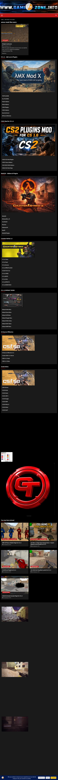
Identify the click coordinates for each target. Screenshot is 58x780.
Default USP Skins (6, 315)
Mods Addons (5, 104)
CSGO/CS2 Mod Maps (7, 168)
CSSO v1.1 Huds (6, 358)
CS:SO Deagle (5, 398)
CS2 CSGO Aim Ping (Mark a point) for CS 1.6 (41, 570)
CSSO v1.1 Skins (6, 361)
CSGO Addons (5, 110)
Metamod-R (5, 227)
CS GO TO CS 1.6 (6, 270)
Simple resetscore (7, 44)
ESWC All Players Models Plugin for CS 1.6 (11, 543)
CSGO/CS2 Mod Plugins (8, 159)
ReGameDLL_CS (6, 219)
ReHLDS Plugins (6, 233)
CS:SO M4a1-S (5, 404)
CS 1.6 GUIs (5, 279)
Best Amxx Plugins (6, 539)
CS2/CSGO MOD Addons (8, 165)
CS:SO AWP (5, 401)
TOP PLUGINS (5, 40)
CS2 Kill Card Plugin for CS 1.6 (9, 570)
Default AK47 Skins (6, 323)
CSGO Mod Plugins (43, 539)
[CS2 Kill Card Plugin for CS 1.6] (15, 559)
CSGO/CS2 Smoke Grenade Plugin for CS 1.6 (12, 596)
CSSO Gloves (5, 387)
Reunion (4, 224)
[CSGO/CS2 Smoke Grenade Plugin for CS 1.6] (15, 585)
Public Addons (5, 101)
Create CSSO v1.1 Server (8, 355)
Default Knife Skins (6, 309)
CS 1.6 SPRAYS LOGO (7, 267)
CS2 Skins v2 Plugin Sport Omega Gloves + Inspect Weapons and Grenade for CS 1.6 (42, 543)
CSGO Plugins (5, 107)
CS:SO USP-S (5, 396)
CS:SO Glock (5, 393)
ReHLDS (4, 216)
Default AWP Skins (6, 326)
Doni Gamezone (6, 46)
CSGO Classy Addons (7, 162)
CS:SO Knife (5, 390)
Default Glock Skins (6, 312)
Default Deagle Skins (7, 318)
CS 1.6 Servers (5, 265)
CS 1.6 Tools (5, 262)
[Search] (56, 15)
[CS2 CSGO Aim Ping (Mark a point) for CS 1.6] (43, 559)
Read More (4, 53)
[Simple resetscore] (15, 33)
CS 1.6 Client (5, 259)
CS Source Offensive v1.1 (8, 352)
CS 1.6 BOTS (5, 276)
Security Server (5, 113)
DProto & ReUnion (6, 115)
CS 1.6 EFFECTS (6, 282)
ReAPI (3, 230)
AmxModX (4, 221)
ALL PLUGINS (5, 98)
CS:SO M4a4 (5, 407)
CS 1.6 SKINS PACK (6, 284)
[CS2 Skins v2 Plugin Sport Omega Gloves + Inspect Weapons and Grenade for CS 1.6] (43, 532)
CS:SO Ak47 (5, 410)
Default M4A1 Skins (7, 320)
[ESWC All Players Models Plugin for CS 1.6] (15, 532)
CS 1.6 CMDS (5, 273)
